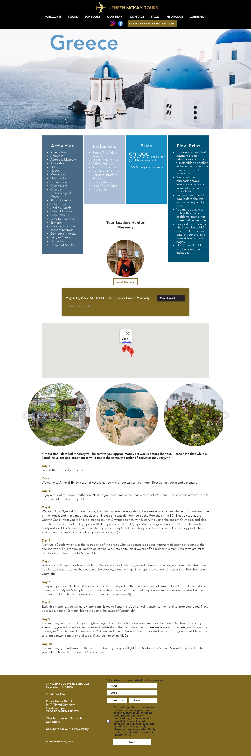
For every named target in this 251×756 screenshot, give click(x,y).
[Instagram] (112, 23)
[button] (171, 298)
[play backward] (25, 414)
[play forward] (226, 414)
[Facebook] (120, 23)
